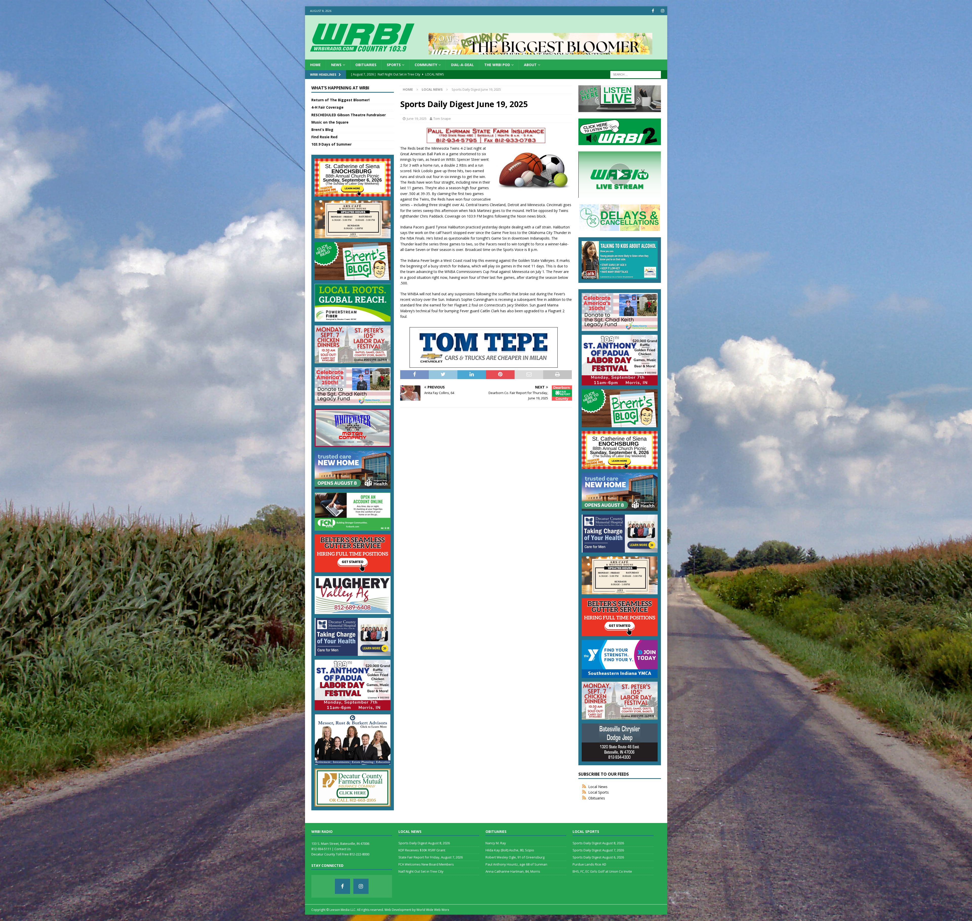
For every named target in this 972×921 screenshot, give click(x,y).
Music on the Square (330, 122)
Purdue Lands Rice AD (589, 864)
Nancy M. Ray (495, 843)
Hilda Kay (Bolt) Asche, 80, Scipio (509, 850)
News (336, 64)
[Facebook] (653, 10)
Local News (598, 786)
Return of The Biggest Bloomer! (340, 99)
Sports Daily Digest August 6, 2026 (598, 857)
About (530, 64)
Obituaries (365, 64)
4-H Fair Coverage (327, 107)
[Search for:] (635, 74)
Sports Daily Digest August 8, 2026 (424, 843)
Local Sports (598, 792)
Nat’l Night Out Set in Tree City (420, 871)
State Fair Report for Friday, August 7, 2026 (430, 857)
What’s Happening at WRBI (340, 88)
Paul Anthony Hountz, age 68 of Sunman (516, 864)
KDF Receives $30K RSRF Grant (421, 850)
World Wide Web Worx (432, 910)
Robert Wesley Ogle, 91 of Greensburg (514, 857)
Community (426, 64)
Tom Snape (442, 118)
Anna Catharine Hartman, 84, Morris (512, 871)
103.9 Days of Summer (331, 144)
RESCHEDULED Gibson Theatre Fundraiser (348, 114)
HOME (315, 64)
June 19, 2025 (417, 118)
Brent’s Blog (322, 129)
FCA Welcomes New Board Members (426, 864)
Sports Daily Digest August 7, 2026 (598, 850)
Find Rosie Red (324, 136)
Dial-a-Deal (462, 64)
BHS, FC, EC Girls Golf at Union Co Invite (602, 871)
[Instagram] (662, 10)
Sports (394, 64)
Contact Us (342, 849)
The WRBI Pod (497, 64)
